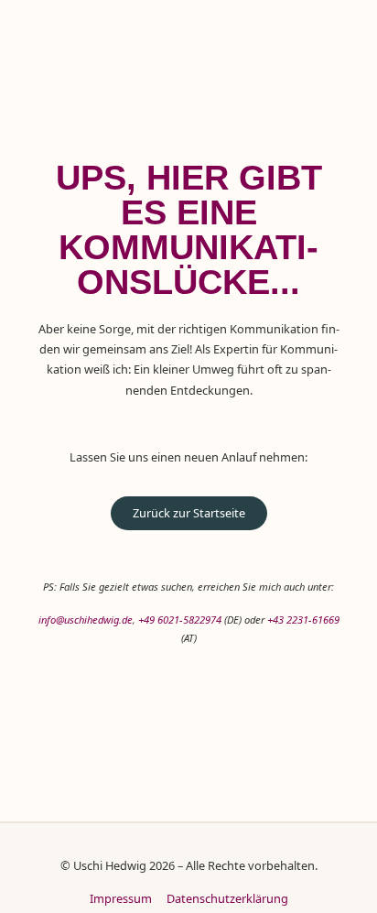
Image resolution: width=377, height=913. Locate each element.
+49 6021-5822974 (179, 619)
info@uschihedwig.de (85, 619)
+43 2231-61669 (303, 619)
